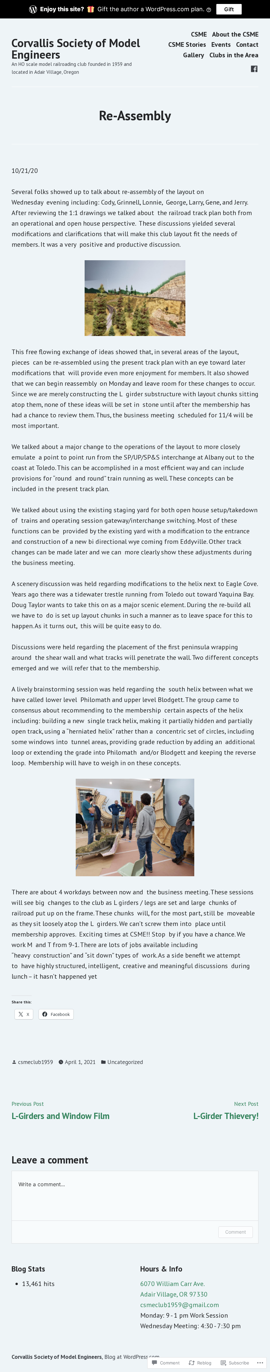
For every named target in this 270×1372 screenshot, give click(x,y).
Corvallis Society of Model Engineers (76, 48)
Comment (235, 1232)
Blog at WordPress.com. (132, 1356)
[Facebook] (254, 68)
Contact (247, 44)
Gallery (193, 54)
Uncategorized (125, 1062)
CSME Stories (187, 44)
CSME (199, 34)
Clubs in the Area (233, 54)
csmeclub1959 (35, 1062)
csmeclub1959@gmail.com (179, 1305)
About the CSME (235, 34)
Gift (229, 9)
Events (221, 44)
